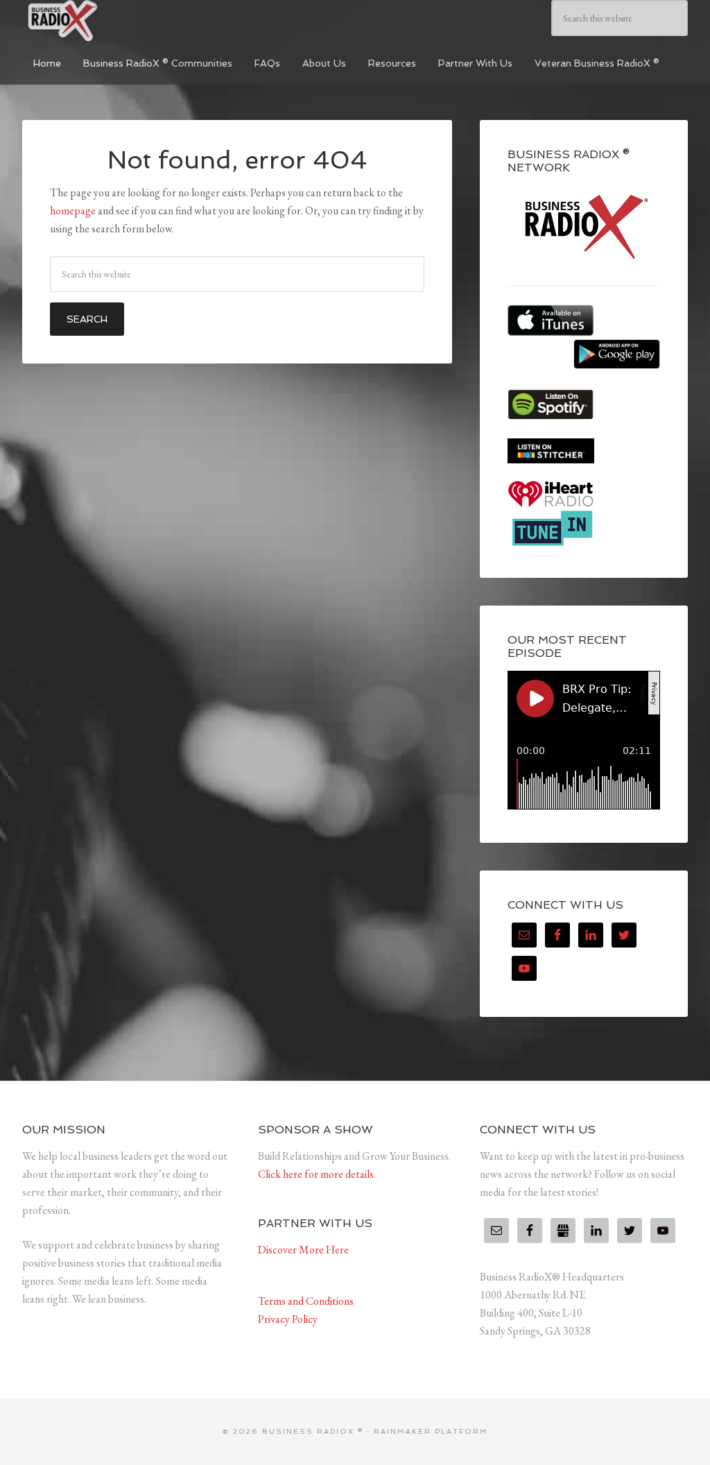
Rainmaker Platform (431, 1431)
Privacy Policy (288, 1319)
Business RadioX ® (126, 21)
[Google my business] (563, 1230)
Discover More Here (303, 1249)
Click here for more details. (317, 1174)
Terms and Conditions (306, 1301)
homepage (73, 210)
